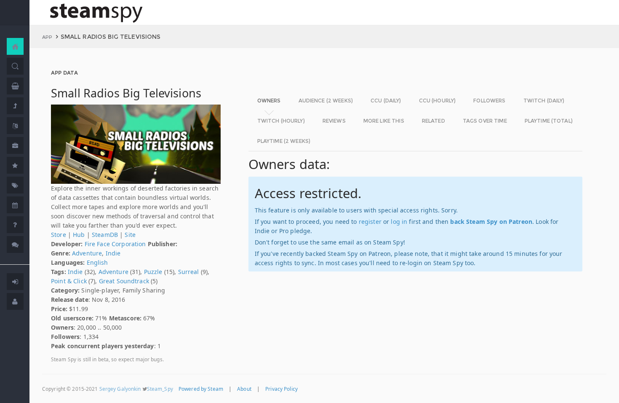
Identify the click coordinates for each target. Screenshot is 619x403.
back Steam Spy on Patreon (491, 222)
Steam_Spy (160, 388)
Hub (79, 235)
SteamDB (105, 235)
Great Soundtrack (124, 281)
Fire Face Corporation (115, 244)
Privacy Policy (281, 388)
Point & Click (69, 281)
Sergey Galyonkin (120, 388)
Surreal (188, 272)
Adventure (87, 253)
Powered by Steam (201, 388)
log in (399, 222)
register (370, 222)
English (97, 262)
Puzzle (153, 272)
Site (130, 235)
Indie (113, 253)
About (244, 388)
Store (58, 235)
